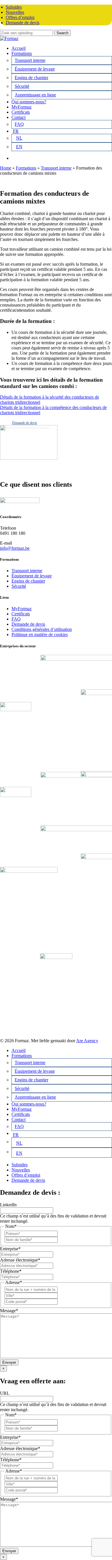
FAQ (16, 619)
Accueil (18, 1050)
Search (62, 33)
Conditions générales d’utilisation (41, 629)
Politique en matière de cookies (39, 634)
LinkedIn (8, 1204)
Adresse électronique (20, 1259)
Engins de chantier (28, 581)
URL (4, 1393)
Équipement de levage (31, 575)
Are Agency (87, 1040)
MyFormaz (21, 608)
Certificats (20, 613)
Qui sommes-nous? (28, 1103)
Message (9, 1310)
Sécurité (18, 586)
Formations (26, 167)
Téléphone (11, 1271)
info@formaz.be (15, 548)
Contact (18, 1119)
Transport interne (56, 167)
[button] (24, 422)
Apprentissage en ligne (35, 1097)
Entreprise (10, 1248)
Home (5, 167)
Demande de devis (28, 624)
